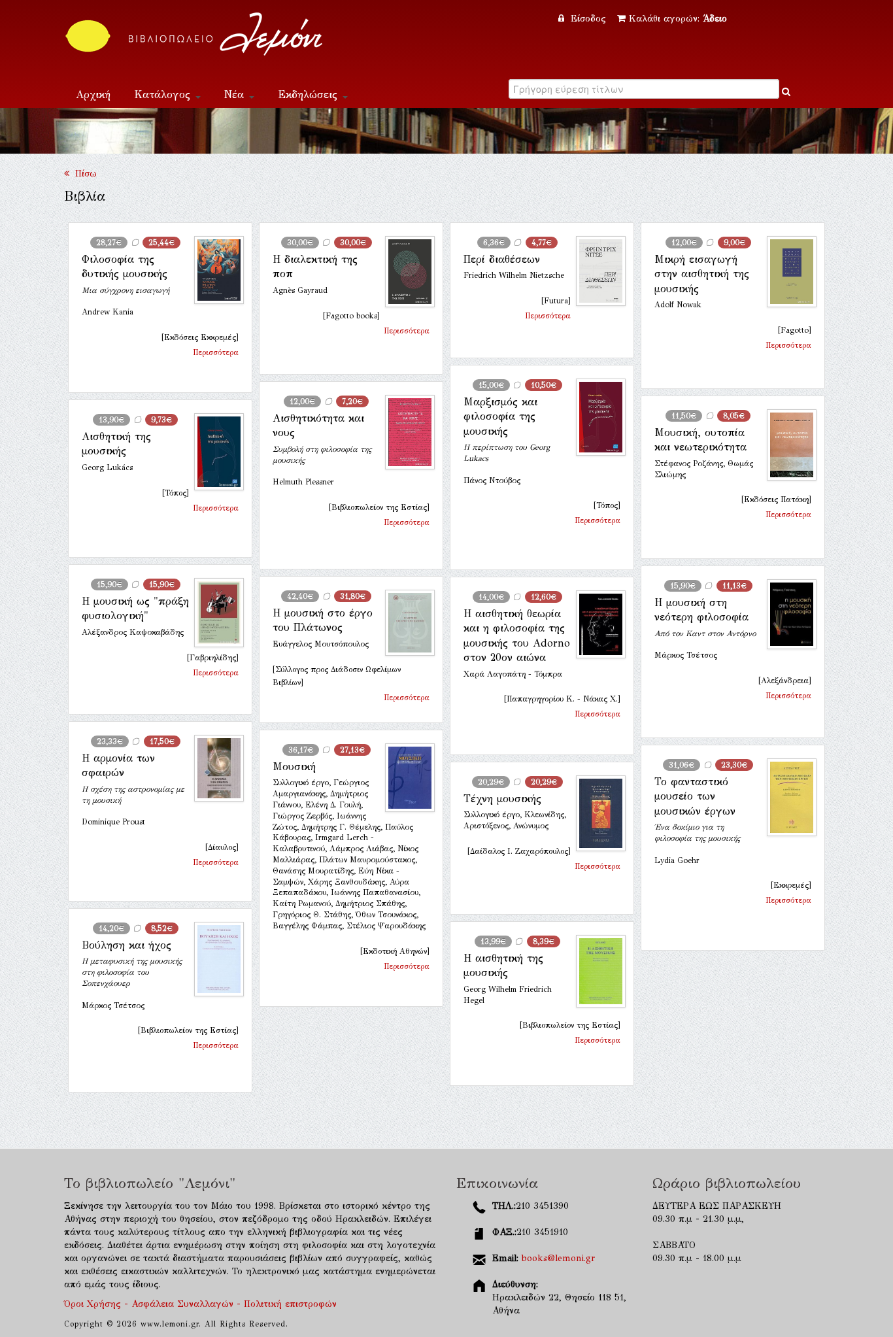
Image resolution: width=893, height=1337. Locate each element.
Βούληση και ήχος (126, 945)
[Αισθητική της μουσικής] (214, 451)
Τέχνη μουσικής (502, 798)
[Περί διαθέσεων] (595, 271)
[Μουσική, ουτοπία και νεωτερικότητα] (786, 445)
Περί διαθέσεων (501, 259)
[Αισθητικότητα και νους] (405, 432)
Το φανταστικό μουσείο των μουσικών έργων (694, 796)
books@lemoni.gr (558, 1258)
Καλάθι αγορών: (678, 18)
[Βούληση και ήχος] (214, 959)
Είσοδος (588, 18)
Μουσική (294, 766)
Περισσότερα (216, 352)
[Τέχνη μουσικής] (595, 813)
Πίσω (83, 173)
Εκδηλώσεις (309, 94)
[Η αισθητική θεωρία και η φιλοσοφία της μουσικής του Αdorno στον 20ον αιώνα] (595, 624)
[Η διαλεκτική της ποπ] (405, 271)
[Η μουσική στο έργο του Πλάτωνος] (405, 623)
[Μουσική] (405, 777)
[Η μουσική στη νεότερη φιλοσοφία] (786, 614)
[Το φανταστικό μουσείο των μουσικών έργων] (786, 797)
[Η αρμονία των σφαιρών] (214, 768)
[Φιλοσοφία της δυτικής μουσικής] (214, 270)
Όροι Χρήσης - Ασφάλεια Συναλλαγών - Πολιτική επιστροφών (200, 1304)
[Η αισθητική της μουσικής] (595, 971)
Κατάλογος (164, 94)
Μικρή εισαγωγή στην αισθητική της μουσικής (701, 274)
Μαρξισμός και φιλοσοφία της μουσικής (500, 416)
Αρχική (93, 94)
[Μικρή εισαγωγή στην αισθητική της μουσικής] (786, 271)
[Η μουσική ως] (214, 612)
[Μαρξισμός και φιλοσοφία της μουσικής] (595, 417)
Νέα (236, 94)
